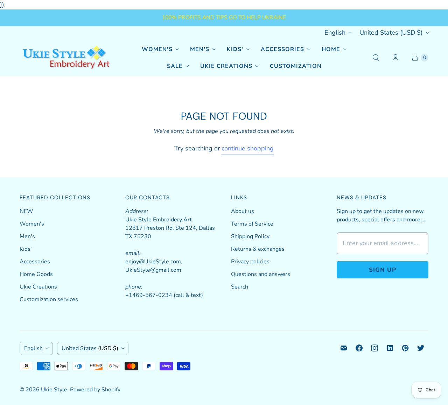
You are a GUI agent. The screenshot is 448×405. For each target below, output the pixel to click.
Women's (157, 49)
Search (239, 287)
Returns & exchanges (258, 249)
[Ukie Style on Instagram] (374, 348)
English (334, 32)
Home (331, 49)
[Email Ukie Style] (343, 348)
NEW (26, 211)
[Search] (376, 57)
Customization (296, 66)
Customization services (49, 299)
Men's (199, 49)
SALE (175, 66)
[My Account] (395, 57)
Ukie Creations (226, 66)
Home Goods (36, 274)
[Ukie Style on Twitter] (420, 348)
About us (242, 211)
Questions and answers (260, 274)
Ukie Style (54, 389)
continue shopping (248, 148)
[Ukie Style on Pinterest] (405, 348)
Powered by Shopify (95, 389)
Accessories (282, 49)
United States (391, 32)
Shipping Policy (250, 236)
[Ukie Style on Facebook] (359, 348)
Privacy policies (250, 261)
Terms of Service (252, 224)
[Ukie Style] (66, 57)
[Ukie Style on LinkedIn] (390, 348)
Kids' (235, 49)
